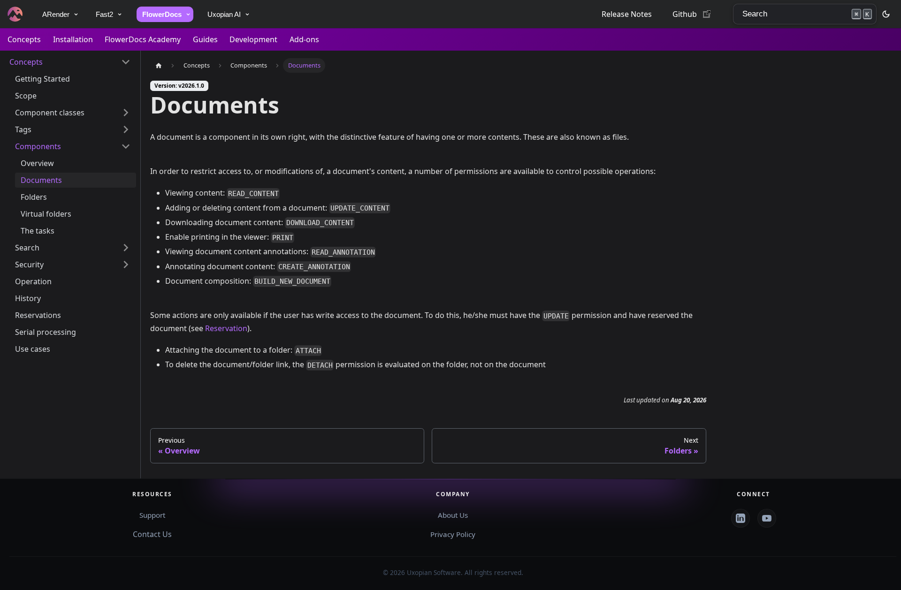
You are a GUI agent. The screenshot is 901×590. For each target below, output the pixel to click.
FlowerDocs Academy (143, 39)
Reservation (226, 328)
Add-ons (304, 39)
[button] (70, 61)
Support (152, 515)
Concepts (24, 39)
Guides (205, 39)
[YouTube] (766, 518)
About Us (453, 515)
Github (684, 14)
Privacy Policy (452, 534)
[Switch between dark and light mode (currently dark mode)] (885, 14)
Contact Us (152, 534)
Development (253, 39)
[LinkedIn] (740, 518)
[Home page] (158, 65)
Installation (73, 39)
